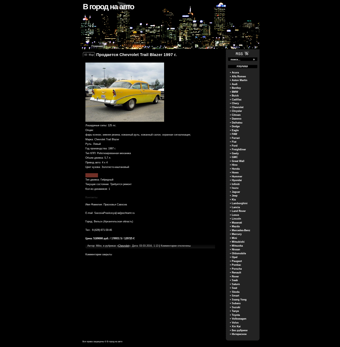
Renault (236, 272)
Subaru (236, 303)
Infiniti (236, 184)
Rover (235, 276)
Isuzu (235, 187)
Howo (235, 172)
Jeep (234, 195)
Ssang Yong (239, 299)
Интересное (239, 334)
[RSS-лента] (242, 55)
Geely (235, 153)
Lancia (236, 207)
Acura (235, 72)
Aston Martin (239, 80)
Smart (235, 295)
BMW (235, 91)
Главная (97, 46)
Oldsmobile (239, 253)
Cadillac (237, 99)
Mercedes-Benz (241, 230)
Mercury (237, 234)
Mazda (236, 226)
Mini (234, 238)
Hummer (237, 176)
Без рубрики (240, 330)
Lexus (235, 214)
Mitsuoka (237, 245)
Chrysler (237, 110)
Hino (234, 164)
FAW (234, 134)
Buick (235, 95)
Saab (235, 280)
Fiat (234, 141)
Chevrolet (237, 107)
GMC (235, 157)
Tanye (235, 311)
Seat (234, 287)
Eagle (235, 130)
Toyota (236, 314)
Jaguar (236, 191)
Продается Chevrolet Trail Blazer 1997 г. (136, 54)
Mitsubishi (238, 241)
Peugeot (237, 261)
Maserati (237, 222)
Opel (234, 257)
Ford (234, 145)
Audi (234, 84)
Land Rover (239, 211)
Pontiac (236, 264)
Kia (234, 199)
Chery (235, 103)
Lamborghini (240, 203)
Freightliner (239, 149)
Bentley (236, 87)
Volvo (235, 322)
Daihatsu (237, 122)
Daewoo (236, 118)
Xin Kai (236, 326)
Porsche (237, 268)
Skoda (235, 291)
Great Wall (238, 161)
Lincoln (236, 218)
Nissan (236, 249)
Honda (236, 168)
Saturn (236, 284)
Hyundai (237, 180)
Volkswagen (239, 318)
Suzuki (236, 307)
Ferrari (236, 138)
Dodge (236, 126)
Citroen (236, 114)
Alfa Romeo (239, 76)
